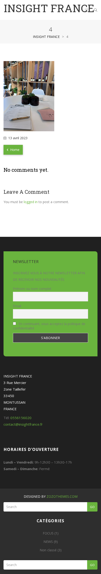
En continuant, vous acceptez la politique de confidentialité (49, 326)
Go (92, 507)
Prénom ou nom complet (32, 288)
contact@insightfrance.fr (23, 424)
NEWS (48, 541)
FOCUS (48, 533)
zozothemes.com (62, 496)
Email (17, 306)
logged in (31, 202)
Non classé (48, 550)
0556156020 (20, 417)
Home (14, 149)
